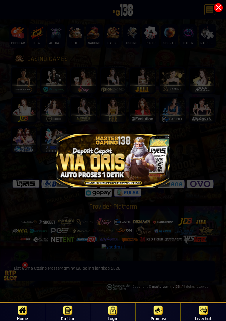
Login (113, 318)
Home (22, 318)
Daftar (67, 318)
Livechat (203, 318)
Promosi (158, 318)
